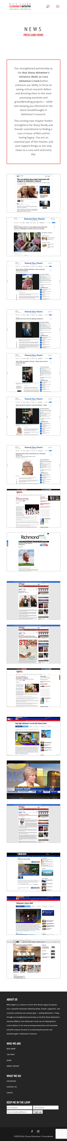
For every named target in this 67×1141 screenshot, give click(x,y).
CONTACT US (12, 1087)
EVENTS (10, 1093)
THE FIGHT (11, 1054)
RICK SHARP (11, 1049)
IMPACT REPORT (13, 1066)
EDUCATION (11, 1081)
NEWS (9, 1060)
